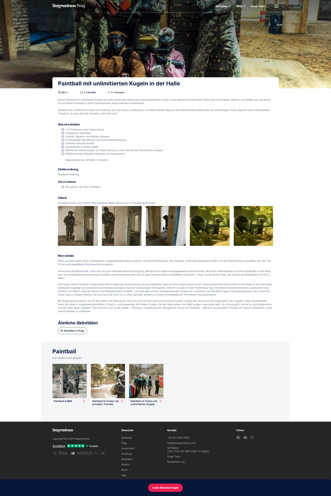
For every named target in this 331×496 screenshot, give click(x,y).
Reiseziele (222, 6)
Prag (124, 442)
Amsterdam (127, 448)
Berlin (124, 469)
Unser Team (258, 6)
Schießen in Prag (74, 330)
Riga (123, 475)
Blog (239, 6)
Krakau (125, 464)
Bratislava (126, 459)
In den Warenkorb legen (165, 487)
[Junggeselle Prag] (64, 6)
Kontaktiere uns (176, 461)
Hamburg (126, 453)
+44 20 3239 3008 (178, 437)
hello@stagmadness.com (181, 442)
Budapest (126, 437)
